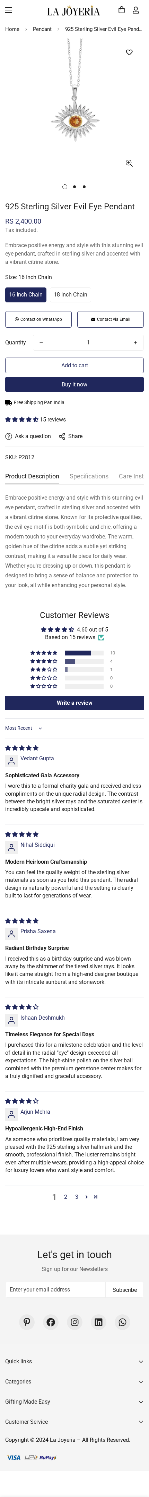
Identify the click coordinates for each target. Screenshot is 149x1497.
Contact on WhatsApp (41, 319)
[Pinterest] (27, 1322)
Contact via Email (113, 319)
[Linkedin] (98, 1322)
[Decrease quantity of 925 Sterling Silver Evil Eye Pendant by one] (41, 342)
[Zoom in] (129, 163)
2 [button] (65, 1197)
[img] (21, 748)
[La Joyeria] (74, 9)
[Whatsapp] (122, 1322)
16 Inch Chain (26, 294)
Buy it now (74, 384)
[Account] (136, 10)
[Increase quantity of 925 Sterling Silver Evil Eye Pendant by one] (135, 342)
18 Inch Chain (70, 294)
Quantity (15, 342)
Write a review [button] (75, 703)
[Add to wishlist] (129, 52)
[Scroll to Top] (136, 1460)
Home (12, 29)
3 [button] (76, 1197)
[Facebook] (51, 1322)
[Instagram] (74, 1322)
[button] (121, 10)
